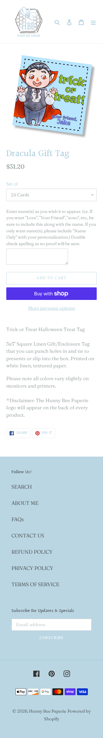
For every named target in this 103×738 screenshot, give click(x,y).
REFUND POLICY (32, 552)
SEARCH (21, 486)
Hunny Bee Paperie (47, 711)
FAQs (17, 519)
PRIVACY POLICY (32, 568)
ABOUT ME (24, 503)
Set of (12, 184)
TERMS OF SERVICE (35, 584)
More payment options (51, 308)
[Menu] (93, 21)
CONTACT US (27, 535)
